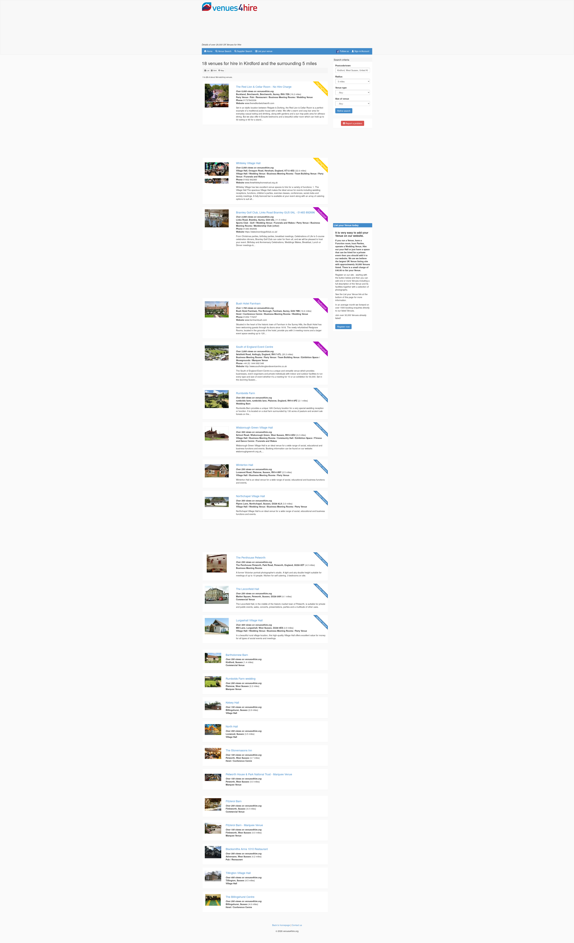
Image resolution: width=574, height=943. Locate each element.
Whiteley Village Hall (248, 163)
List (207, 70)
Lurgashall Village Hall (249, 620)
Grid (215, 70)
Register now (343, 326)
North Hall (232, 726)
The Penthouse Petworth (250, 557)
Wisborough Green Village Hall (254, 427)
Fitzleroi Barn (234, 801)
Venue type (341, 87)
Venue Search (224, 51)
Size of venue (342, 98)
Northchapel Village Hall (250, 496)
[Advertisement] (317, 22)
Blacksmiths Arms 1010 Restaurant (247, 849)
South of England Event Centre (254, 347)
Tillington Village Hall (238, 873)
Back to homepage (281, 925)
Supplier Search (244, 51)
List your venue (264, 51)
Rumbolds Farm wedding (240, 678)
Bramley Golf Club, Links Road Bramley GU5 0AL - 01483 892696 (275, 212)
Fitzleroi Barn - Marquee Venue (244, 825)
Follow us (344, 51)
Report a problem (353, 123)
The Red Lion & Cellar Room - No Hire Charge (263, 86)
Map (222, 70)
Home (209, 51)
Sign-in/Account (361, 51)
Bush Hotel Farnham (248, 303)
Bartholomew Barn (237, 655)
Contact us (297, 925)
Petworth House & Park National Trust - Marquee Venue (259, 774)
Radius (338, 76)
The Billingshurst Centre (240, 897)
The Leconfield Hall (247, 589)
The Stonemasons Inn (239, 750)
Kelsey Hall (232, 702)
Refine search (343, 110)
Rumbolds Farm (245, 393)
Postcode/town (343, 65)
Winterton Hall (244, 465)
